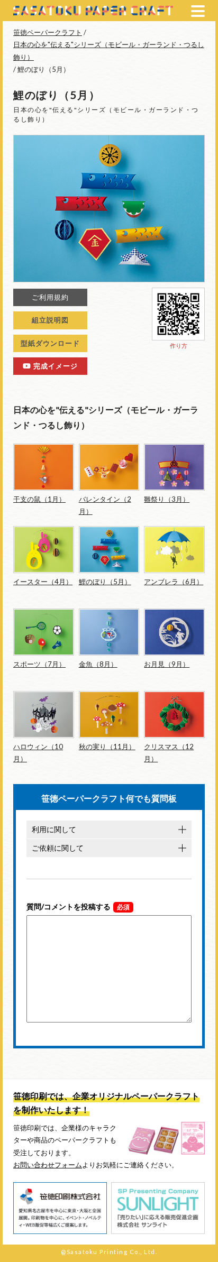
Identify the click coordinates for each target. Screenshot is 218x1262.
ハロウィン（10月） (38, 752)
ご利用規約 (50, 297)
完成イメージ (54, 366)
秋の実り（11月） (107, 746)
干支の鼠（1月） (39, 499)
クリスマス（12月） (169, 752)
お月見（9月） (166, 664)
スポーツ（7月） (39, 664)
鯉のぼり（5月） (105, 581)
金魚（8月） (98, 664)
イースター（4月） (42, 581)
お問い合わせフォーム (47, 1164)
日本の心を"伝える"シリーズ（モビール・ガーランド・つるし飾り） (108, 50)
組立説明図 (50, 320)
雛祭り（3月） (166, 499)
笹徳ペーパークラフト (47, 32)
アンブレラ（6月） (173, 581)
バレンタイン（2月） (105, 505)
